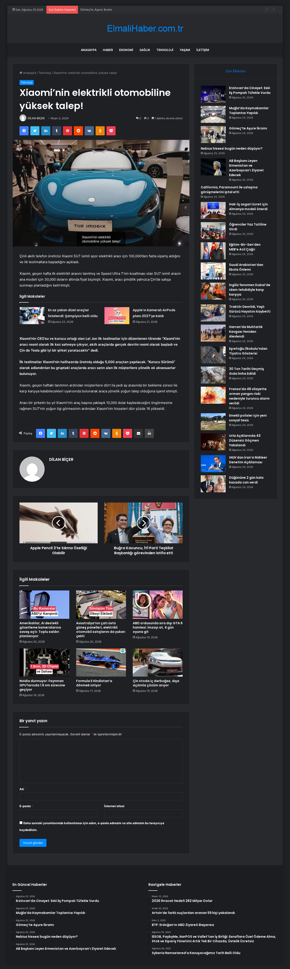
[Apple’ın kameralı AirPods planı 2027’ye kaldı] (116, 315)
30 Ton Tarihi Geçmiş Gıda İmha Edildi (246, 371)
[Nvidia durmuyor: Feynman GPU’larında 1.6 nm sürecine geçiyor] (44, 662)
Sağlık (145, 50)
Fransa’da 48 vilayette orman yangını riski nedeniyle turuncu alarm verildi (249, 396)
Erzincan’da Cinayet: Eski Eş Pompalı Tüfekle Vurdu (250, 90)
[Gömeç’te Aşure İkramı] (213, 134)
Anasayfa (89, 50)
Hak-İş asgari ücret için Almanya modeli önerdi (248, 206)
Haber (108, 50)
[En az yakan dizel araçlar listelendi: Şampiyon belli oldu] (32, 315)
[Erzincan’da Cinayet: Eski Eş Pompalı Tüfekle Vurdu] (213, 94)
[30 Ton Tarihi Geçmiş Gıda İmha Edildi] (213, 375)
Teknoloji (165, 50)
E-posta (26, 806)
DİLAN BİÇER (36, 118)
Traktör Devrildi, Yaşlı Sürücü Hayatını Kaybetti (250, 309)
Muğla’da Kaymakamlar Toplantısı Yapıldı (249, 110)
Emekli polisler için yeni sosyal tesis (248, 418)
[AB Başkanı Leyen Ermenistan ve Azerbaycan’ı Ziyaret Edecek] (213, 166)
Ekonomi (126, 50)
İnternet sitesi (114, 806)
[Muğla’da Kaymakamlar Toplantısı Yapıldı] (213, 114)
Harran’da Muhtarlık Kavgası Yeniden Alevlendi (246, 332)
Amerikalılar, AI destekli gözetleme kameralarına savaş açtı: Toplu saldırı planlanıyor (40, 629)
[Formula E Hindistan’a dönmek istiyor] (101, 662)
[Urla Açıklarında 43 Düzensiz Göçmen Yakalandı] (213, 441)
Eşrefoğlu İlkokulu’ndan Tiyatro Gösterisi (248, 351)
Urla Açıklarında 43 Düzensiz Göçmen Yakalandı (245, 440)
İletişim (202, 50)
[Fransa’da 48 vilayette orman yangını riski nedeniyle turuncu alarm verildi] (213, 395)
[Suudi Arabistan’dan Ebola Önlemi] (213, 270)
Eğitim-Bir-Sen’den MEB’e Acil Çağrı (245, 247)
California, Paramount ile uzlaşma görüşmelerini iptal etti (229, 189)
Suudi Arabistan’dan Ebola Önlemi (246, 267)
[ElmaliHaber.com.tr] (145, 28)
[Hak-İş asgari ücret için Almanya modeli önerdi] (213, 210)
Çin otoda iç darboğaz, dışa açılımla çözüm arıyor (156, 683)
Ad (22, 789)
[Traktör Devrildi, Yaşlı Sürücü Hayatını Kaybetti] (213, 312)
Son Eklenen (236, 71)
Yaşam (185, 50)
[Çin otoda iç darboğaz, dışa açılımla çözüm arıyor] (158, 662)
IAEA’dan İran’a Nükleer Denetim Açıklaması (248, 459)
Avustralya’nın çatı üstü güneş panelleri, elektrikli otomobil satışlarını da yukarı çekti (100, 629)
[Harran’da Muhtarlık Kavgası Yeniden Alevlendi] (213, 333)
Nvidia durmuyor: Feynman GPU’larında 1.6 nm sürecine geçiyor (42, 685)
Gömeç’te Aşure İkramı (96, 9)
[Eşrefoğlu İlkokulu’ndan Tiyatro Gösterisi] (213, 354)
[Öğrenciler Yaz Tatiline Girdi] (213, 230)
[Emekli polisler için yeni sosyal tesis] (213, 421)
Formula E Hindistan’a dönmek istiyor (94, 683)
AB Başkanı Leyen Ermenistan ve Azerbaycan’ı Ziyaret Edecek (246, 167)
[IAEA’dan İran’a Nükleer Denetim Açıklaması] (213, 463)
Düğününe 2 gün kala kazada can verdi (246, 480)
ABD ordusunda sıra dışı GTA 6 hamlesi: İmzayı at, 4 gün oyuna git (158, 627)
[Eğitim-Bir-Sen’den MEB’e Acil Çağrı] (213, 250)
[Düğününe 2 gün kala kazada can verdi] (213, 483)
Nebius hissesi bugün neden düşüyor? (232, 148)
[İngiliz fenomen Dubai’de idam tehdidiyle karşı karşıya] (213, 291)
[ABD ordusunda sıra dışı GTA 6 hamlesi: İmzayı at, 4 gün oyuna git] (158, 604)
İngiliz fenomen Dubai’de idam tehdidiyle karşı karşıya (249, 290)
